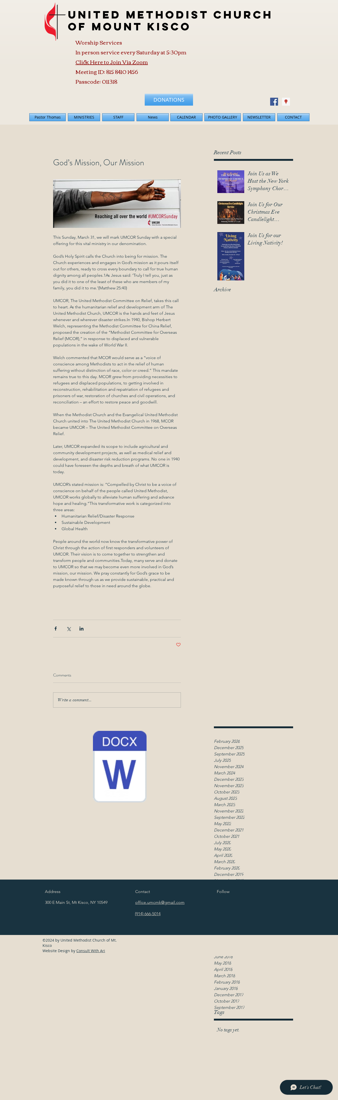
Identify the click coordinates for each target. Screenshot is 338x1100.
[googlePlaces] (286, 102)
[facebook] (274, 102)
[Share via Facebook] (55, 628)
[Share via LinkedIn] (81, 628)
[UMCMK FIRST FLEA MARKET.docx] (120, 767)
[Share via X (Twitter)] (68, 628)
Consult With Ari (90, 950)
